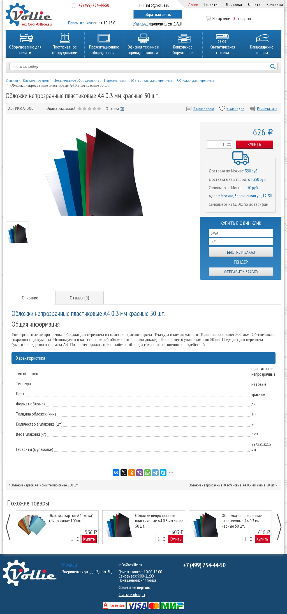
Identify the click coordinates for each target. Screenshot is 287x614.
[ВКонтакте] (116, 472)
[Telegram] (155, 472)
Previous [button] (11, 527)
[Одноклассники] (131, 472)
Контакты (275, 4)
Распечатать (267, 108)
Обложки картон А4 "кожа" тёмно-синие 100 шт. (44, 485)
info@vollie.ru (157, 5)
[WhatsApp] (147, 472)
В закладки (235, 108)
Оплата (254, 4)
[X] (124, 472)
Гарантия (211, 4)
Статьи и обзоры (132, 594)
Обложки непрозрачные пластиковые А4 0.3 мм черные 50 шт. (242, 520)
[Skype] (163, 472)
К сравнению (203, 108)
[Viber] (139, 472)
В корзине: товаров (231, 18)
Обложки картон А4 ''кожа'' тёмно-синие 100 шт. (70, 518)
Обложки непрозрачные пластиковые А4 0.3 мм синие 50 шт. (232, 485)
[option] (57, 527)
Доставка (234, 4)
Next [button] (276, 527)
